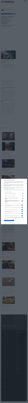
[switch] (22, 193)
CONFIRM (9, 220)
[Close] (25, 180)
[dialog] (14, 201)
